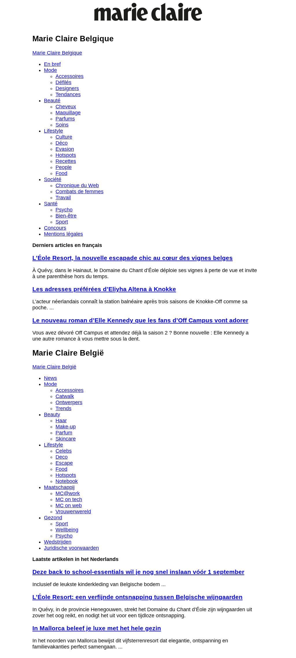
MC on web (69, 505)
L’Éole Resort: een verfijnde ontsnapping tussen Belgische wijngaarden (137, 597)
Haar (61, 420)
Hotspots (66, 155)
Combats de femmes (79, 191)
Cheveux (66, 106)
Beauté (52, 100)
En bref (52, 64)
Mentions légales (63, 234)
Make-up (66, 427)
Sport (62, 222)
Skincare (66, 439)
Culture (64, 137)
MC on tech (69, 499)
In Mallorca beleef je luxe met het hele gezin (96, 628)
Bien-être (66, 216)
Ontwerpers (69, 402)
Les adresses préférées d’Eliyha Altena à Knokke (104, 289)
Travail (63, 197)
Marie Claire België (54, 367)
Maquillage (68, 113)
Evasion (65, 149)
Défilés (63, 82)
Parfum (64, 433)
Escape (64, 463)
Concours (55, 228)
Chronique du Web (77, 185)
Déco (62, 143)
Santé (51, 204)
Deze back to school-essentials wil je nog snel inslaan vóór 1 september (138, 571)
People (64, 167)
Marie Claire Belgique (57, 53)
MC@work (68, 493)
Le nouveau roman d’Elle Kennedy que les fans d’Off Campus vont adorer (140, 320)
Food (61, 173)
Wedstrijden (57, 542)
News (50, 378)
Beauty (52, 414)
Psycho (64, 210)
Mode (50, 70)
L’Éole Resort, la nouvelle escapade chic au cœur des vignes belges (132, 257)
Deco (62, 457)
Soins (62, 125)
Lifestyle (53, 131)
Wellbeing (67, 530)
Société (52, 179)
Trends (63, 408)
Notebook (67, 481)
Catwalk (65, 396)
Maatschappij (59, 487)
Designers (67, 88)
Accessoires (70, 76)
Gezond (53, 518)
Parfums (65, 119)
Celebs (64, 451)
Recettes (66, 161)
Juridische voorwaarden (71, 548)
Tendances (68, 94)
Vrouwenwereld (73, 511)
